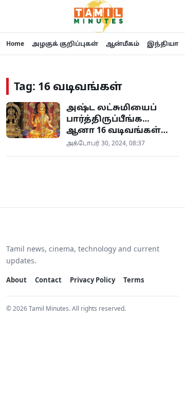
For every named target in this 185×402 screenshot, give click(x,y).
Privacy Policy (92, 279)
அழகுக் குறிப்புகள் (65, 43)
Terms (133, 279)
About (16, 279)
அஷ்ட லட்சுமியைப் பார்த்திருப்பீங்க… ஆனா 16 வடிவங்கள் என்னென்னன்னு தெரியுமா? (113, 129)
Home (15, 43)
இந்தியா (162, 43)
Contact (48, 279)
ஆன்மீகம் (122, 43)
